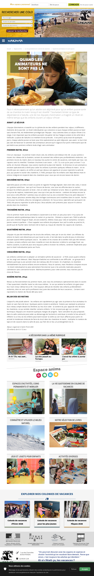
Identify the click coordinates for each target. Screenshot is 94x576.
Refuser (73, 569)
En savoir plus (54, 572)
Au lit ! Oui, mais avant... (18, 356)
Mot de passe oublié (86, 5)
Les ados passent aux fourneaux (43, 357)
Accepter (85, 569)
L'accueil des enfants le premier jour (73, 357)
